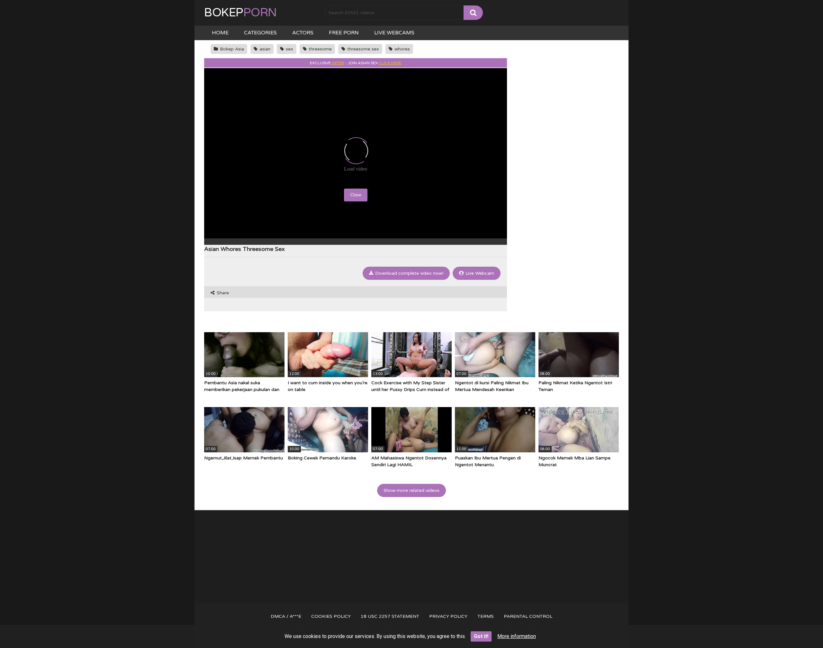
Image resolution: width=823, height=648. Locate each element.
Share (222, 293)
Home (220, 33)
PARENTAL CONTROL (528, 616)
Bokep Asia (231, 49)
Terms (485, 616)
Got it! (481, 636)
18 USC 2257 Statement (390, 616)
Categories (260, 33)
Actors (302, 33)
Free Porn (344, 33)
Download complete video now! (408, 273)
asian (264, 49)
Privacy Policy (448, 616)
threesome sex (362, 49)
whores (401, 49)
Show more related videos (411, 490)
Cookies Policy (331, 616)
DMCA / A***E (286, 616)
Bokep (240, 13)
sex (289, 49)
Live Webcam (479, 273)
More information (516, 636)
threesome (319, 49)
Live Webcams (394, 33)
